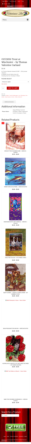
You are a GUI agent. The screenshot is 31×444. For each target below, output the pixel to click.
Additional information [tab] (9, 101)
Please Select (7, 78)
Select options (15, 157)
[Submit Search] (8, 6)
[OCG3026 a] (15, 54)
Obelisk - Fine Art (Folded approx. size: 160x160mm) (15, 95)
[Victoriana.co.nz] (15, 13)
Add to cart (13, 88)
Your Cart (7, 3)
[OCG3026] (15, 36)
